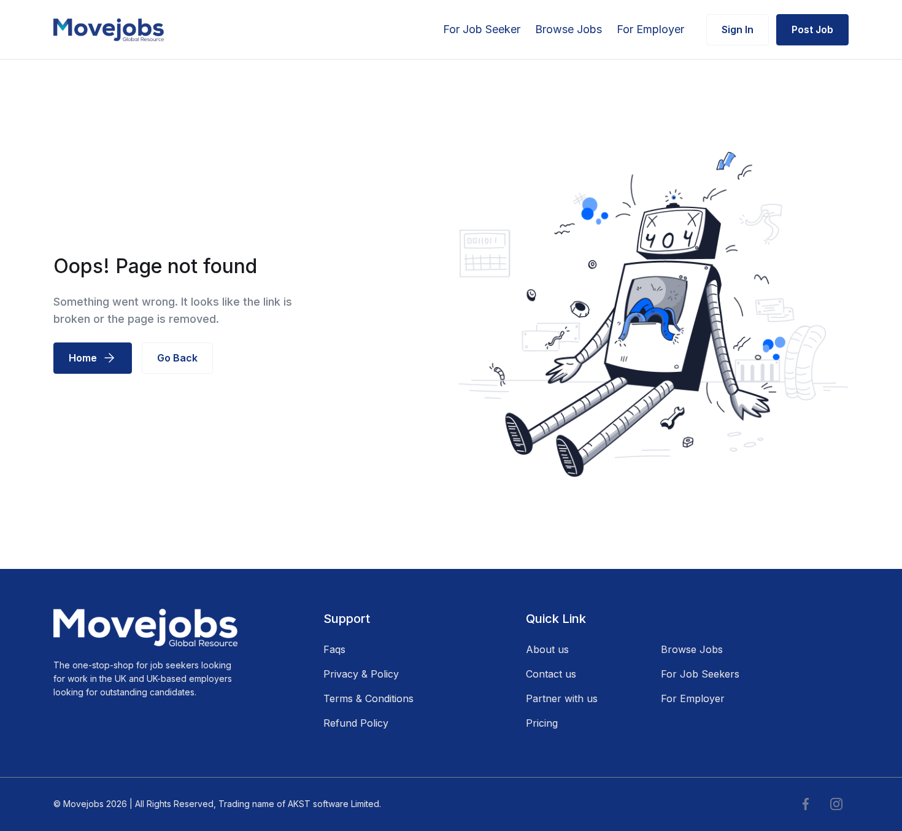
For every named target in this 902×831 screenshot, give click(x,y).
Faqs (334, 649)
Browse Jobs (568, 29)
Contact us (551, 674)
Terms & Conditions (368, 698)
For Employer (650, 29)
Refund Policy (355, 723)
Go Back (177, 358)
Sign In (738, 29)
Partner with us (562, 698)
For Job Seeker (481, 29)
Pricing (542, 723)
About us (547, 649)
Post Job (812, 29)
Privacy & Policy (361, 674)
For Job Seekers (700, 674)
